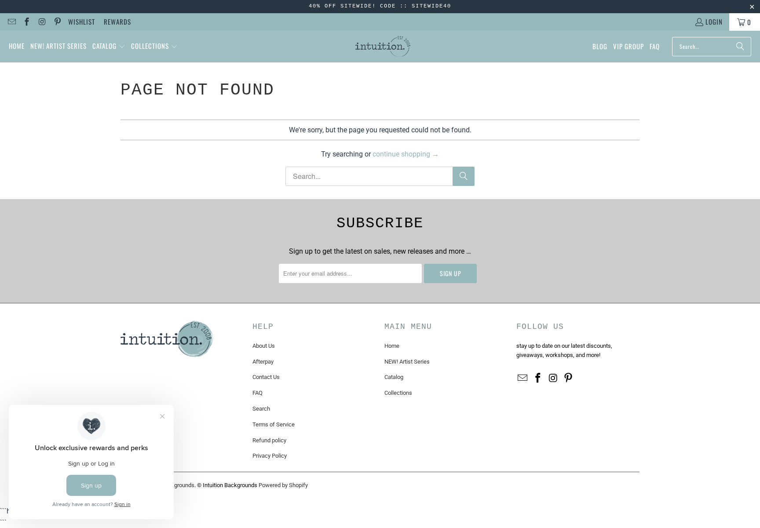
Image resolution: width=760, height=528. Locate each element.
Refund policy (269, 440)
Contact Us (266, 377)
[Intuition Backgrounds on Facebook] (26, 22)
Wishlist (81, 21)
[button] (108, 46)
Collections (398, 393)
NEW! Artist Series (407, 361)
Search (261, 408)
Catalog (393, 377)
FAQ (257, 393)
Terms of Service (273, 424)
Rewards (117, 21)
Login (714, 21)
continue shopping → (406, 154)
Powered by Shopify (283, 485)
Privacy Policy (269, 455)
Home (391, 345)
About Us (263, 345)
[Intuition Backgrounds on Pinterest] (57, 22)
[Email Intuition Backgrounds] (11, 22)
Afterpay (263, 361)
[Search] (740, 46)
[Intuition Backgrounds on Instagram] (41, 22)
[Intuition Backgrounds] (382, 46)
